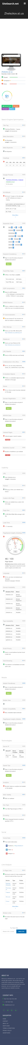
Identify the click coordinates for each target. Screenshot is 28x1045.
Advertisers (6, 1033)
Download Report (7, 106)
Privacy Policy (7, 1030)
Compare (6, 108)
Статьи (7, 901)
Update (16, 106)
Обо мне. (8, 897)
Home (4, 1019)
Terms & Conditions (9, 1028)
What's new (6, 1026)
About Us (5, 1023)
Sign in (8, 264)
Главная (8, 892)
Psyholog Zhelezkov (8, 884)
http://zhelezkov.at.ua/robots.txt (12, 345)
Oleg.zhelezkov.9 (19, 845)
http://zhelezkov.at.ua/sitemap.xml (13, 332)
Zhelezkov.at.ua (7, 72)
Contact (5, 1021)
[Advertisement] (14, 36)
